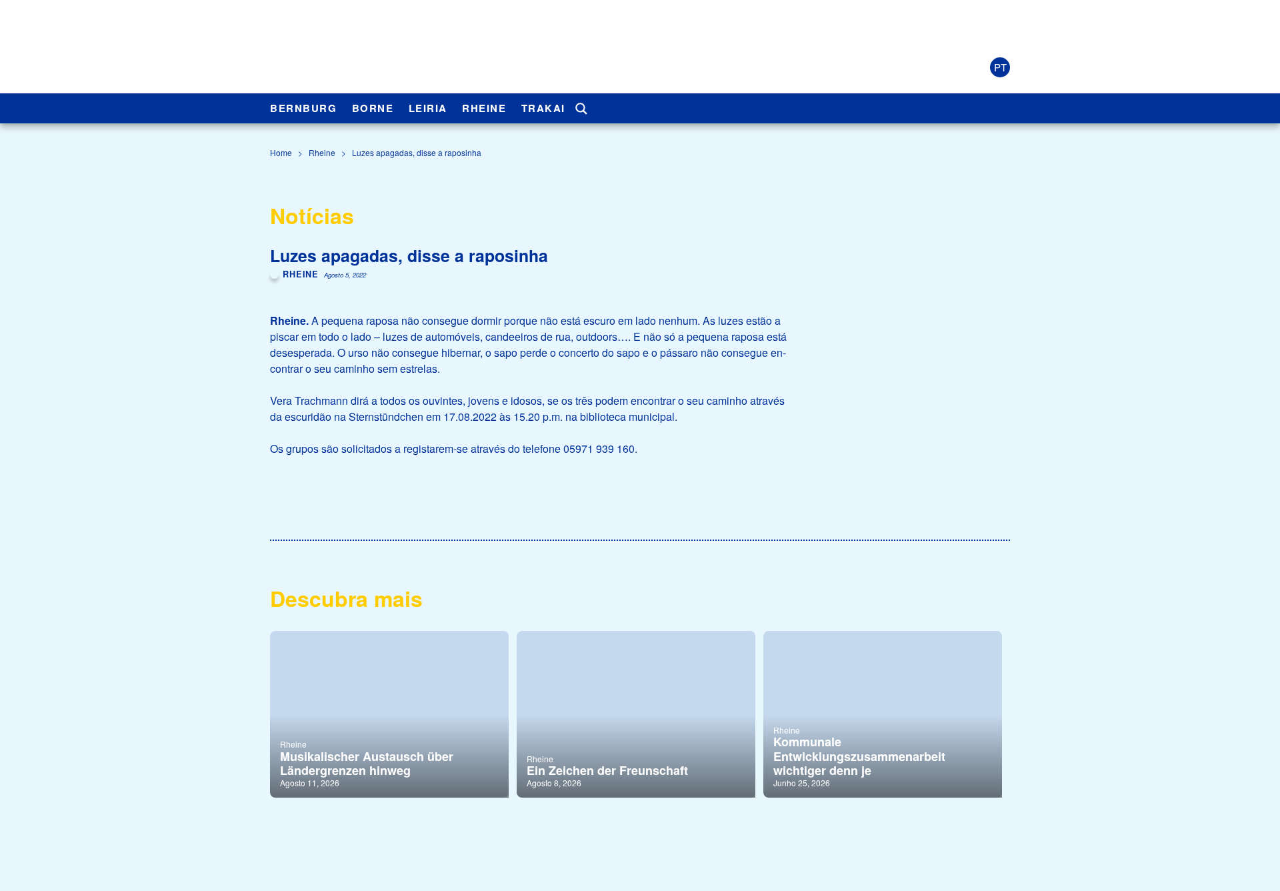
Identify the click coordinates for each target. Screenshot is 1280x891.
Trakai (543, 108)
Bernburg (303, 108)
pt (1000, 67)
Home (281, 152)
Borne (373, 108)
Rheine (484, 108)
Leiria (428, 108)
